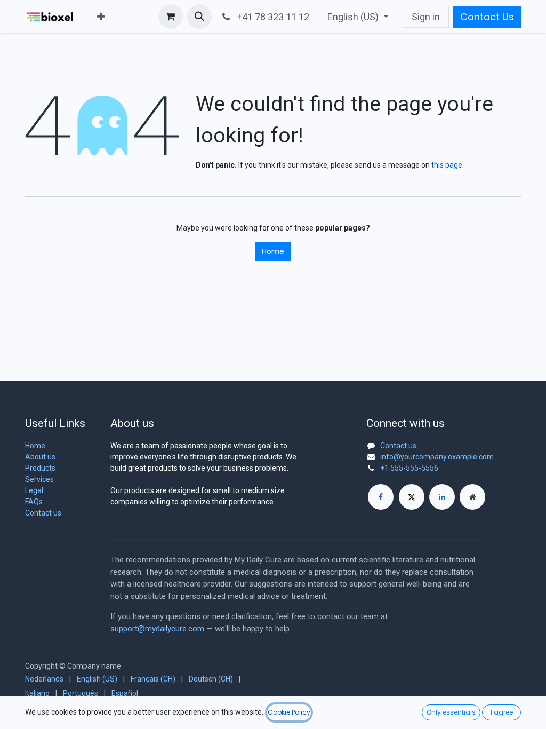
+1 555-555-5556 (409, 468)
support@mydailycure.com (157, 628)
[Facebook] (381, 497)
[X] (411, 497)
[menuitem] (101, 16)
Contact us (43, 513)
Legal (34, 490)
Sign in (426, 16)
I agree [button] (502, 712)
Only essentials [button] (451, 712)
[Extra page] (472, 497)
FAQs (34, 501)
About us (40, 457)
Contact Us (487, 16)
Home (273, 251)
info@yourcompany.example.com (437, 457)
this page (446, 165)
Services (39, 479)
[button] (199, 16)
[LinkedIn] (442, 497)
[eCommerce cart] (170, 16)
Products (40, 468)
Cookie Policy (289, 712)
